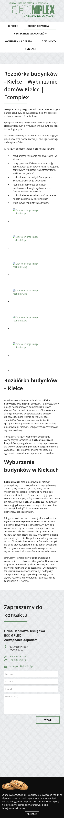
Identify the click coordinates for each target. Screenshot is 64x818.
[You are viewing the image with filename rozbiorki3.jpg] (31, 274)
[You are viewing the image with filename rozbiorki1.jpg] (31, 221)
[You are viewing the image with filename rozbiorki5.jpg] (31, 328)
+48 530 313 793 (18, 659)
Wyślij (48, 719)
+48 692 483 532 (18, 656)
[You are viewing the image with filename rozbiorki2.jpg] (31, 248)
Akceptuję (32, 813)
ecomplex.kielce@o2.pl (21, 666)
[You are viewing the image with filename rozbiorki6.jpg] (31, 355)
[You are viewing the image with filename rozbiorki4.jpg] (31, 301)
